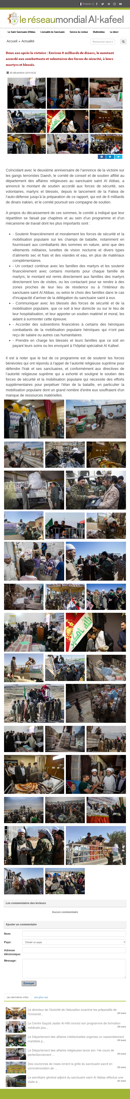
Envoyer (29, 983)
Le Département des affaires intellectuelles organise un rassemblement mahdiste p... (76, 1038)
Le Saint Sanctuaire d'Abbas (21, 32)
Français (86, 4)
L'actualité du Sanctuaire (52, 32)
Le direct (114, 32)
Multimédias (99, 32)
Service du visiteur (79, 32)
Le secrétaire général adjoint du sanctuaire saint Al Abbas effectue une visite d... (75, 1079)
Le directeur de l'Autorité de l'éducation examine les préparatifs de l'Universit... (72, 1011)
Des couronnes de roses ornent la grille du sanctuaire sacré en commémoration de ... (70, 1065)
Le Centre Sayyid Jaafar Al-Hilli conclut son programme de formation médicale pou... (74, 1025)
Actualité (27, 41)
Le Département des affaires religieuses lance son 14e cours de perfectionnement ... (71, 1052)
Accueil (12, 41)
